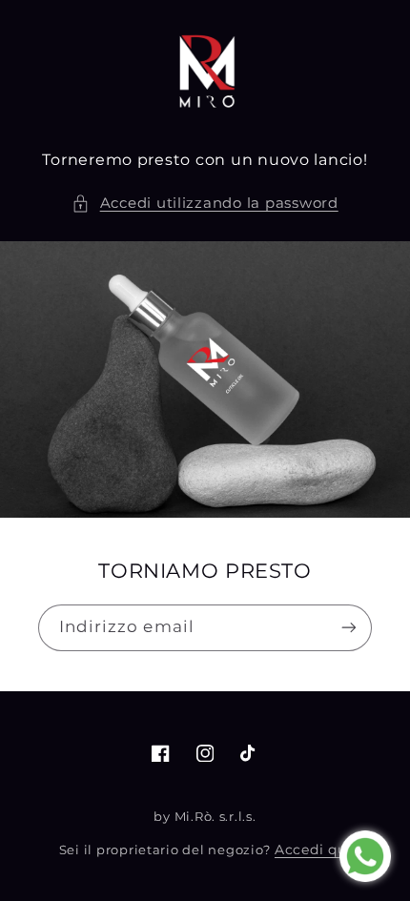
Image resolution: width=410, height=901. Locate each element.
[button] (205, 204)
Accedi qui (313, 849)
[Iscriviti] (349, 627)
